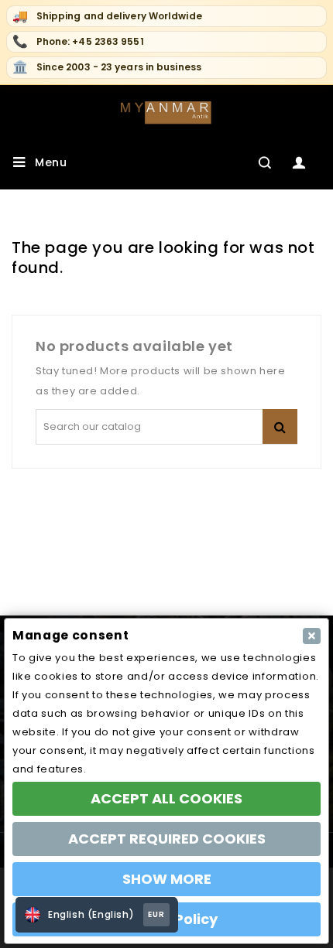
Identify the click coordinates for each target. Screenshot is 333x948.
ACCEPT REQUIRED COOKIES (167, 838)
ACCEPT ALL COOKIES (166, 798)
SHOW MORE (166, 878)
